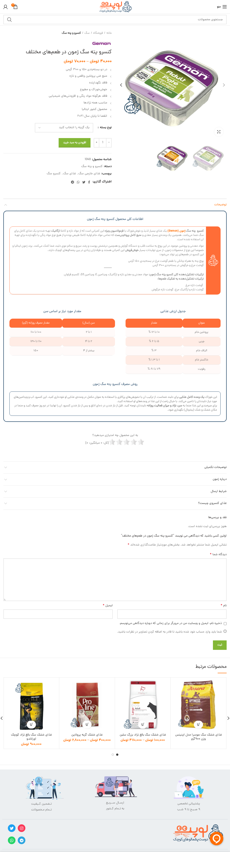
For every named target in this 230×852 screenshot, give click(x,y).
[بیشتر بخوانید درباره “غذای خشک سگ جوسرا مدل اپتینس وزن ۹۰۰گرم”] (198, 725)
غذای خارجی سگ (89, 174)
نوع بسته (105, 127)
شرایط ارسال (219, 491)
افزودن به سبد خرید (74, 143)
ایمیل (108, 605)
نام (224, 605)
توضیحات (220, 204)
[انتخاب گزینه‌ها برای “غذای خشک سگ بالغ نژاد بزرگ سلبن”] (143, 725)
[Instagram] (21, 828)
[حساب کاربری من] (5, 6)
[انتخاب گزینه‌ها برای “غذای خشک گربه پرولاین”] (87, 725)
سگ (87, 33)
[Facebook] (89, 182)
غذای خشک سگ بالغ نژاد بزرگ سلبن (143, 735)
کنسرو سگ (54, 174)
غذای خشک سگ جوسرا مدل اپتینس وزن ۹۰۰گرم (198, 737)
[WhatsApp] (78, 182)
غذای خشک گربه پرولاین (87, 735)
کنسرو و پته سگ (71, 33)
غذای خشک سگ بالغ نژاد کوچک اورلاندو (31, 737)
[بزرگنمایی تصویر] (218, 131)
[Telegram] (72, 182)
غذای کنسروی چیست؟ (212, 503)
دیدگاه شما (218, 554)
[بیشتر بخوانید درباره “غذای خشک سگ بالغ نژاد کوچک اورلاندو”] (31, 725)
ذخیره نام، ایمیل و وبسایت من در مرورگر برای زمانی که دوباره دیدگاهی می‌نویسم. (170, 623)
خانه (109, 33)
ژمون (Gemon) (176, 231)
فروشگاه (98, 33)
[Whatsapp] (11, 840)
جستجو (9, 19)
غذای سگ (69, 174)
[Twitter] (84, 182)
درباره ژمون (220, 479)
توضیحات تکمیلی (215, 467)
